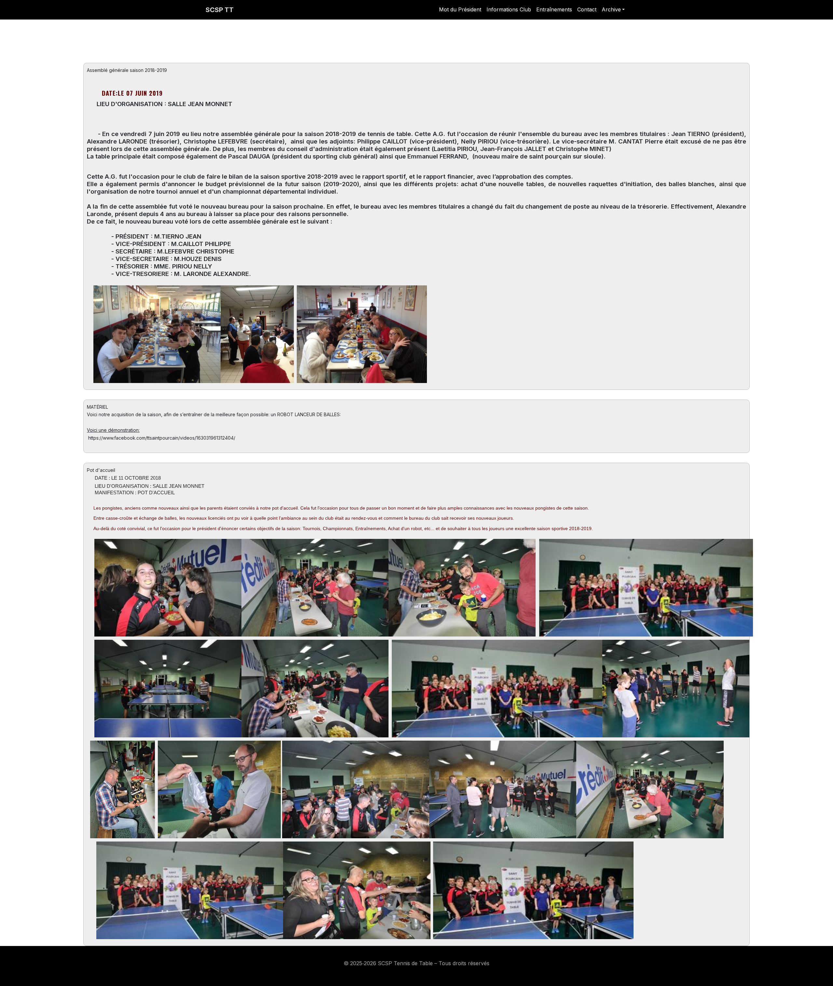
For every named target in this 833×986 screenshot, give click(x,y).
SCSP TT (220, 10)
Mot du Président (460, 9)
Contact (586, 9)
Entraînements (554, 9)
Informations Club (508, 9)
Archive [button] (611, 9)
